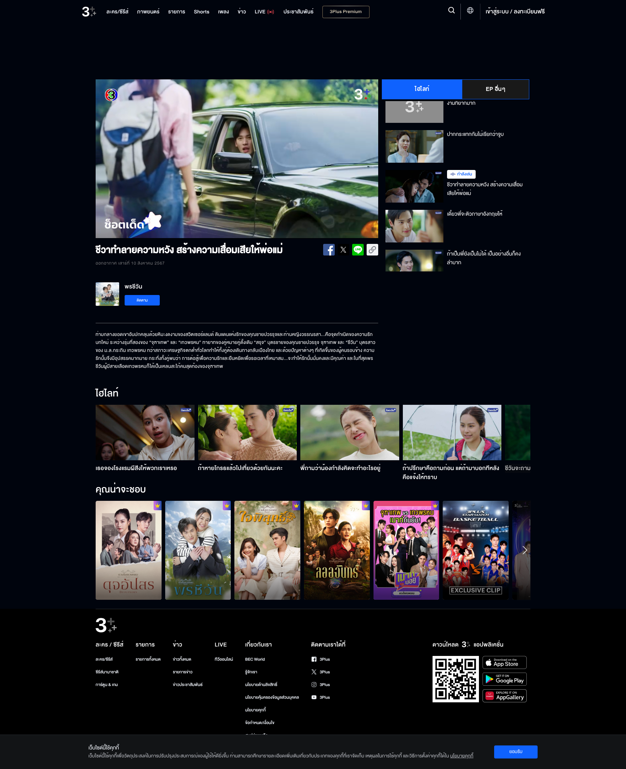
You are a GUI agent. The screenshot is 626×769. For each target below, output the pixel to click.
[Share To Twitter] (343, 249)
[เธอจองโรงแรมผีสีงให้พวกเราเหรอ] (145, 432)
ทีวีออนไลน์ (224, 659)
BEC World (255, 659)
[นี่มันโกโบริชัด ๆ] (129, 550)
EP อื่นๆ (495, 89)
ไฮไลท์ (422, 89)
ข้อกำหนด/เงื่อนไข (260, 722)
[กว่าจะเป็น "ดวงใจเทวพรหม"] (406, 550)
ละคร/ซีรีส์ (104, 659)
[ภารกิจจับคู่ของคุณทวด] (198, 550)
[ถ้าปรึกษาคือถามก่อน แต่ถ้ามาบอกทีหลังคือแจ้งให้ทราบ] (452, 432)
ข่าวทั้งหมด (182, 659)
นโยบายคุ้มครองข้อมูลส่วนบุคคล (272, 697)
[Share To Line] (358, 249)
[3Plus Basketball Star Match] (476, 550)
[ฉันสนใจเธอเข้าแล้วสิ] (337, 550)
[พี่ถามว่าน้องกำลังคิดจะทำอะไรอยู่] (349, 432)
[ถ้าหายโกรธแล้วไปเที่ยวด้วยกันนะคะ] (247, 432)
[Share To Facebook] (329, 249)
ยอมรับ (515, 751)
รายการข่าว (182, 672)
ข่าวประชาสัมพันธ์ (188, 684)
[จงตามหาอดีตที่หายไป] (267, 550)
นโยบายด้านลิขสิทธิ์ (261, 684)
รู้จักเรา (251, 672)
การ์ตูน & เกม (107, 684)
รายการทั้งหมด (147, 659)
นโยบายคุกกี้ (255, 710)
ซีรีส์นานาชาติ (107, 672)
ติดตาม (142, 300)
